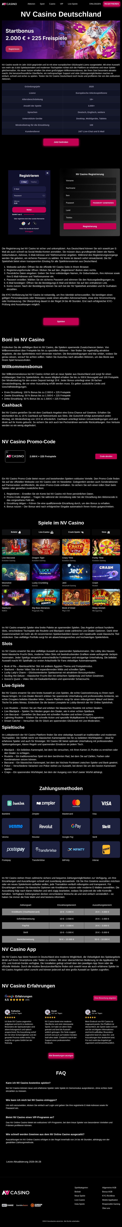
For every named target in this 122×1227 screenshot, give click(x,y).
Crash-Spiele (74, 532)
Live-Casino (44, 532)
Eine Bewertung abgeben (105, 998)
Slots (104, 532)
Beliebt (14, 532)
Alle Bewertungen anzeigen (61, 1055)
